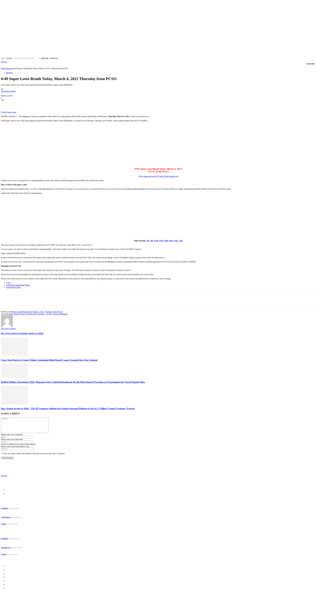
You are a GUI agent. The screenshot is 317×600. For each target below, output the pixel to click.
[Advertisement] (75, 145)
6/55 (161, 241)
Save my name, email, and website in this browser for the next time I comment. (34, 453)
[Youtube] (70, 58)
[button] (162, 64)
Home (3, 68)
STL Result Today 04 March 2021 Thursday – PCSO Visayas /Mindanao (38, 314)
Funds (3, 524)
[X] (67, 58)
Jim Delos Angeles (8, 91)
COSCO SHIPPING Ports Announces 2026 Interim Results (27, 521)
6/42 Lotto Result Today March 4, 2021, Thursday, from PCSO (38, 312)
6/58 (156, 241)
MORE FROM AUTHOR (32, 333)
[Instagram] (64, 58)
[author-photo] (7, 326)
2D (148, 241)
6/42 (176, 241)
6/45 (171, 241)
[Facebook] (61, 58)
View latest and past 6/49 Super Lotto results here (158, 176)
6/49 (166, 241)
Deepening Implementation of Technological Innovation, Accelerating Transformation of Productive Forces (41, 513)
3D (152, 241)
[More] (41, 104)
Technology (6, 517)
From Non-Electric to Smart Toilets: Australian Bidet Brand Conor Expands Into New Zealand (49, 360)
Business (9, 68)
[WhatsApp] (32, 103)
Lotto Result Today (13, 287)
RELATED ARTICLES (11, 333)
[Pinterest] (23, 103)
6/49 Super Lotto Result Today (18, 285)
